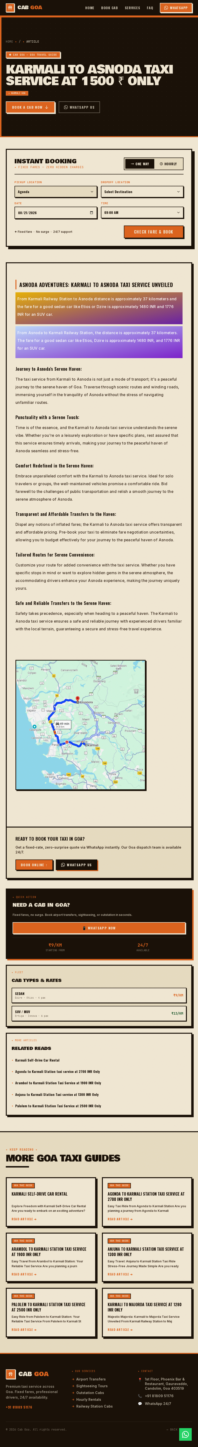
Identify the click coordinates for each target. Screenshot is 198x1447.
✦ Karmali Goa (17, 93)
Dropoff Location (115, 182)
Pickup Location (28, 182)
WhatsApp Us (82, 107)
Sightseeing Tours (90, 1386)
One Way (142, 163)
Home (89, 7)
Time (104, 203)
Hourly (170, 163)
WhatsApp (179, 7)
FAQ (150, 7)
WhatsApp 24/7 (158, 1404)
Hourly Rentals (86, 1399)
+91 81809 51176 (19, 1406)
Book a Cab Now (27, 107)
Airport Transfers (89, 1379)
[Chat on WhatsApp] (185, 1434)
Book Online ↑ (34, 864)
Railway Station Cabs (92, 1406)
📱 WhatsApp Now (99, 927)
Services (132, 7)
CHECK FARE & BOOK (153, 232)
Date (18, 203)
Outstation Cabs (88, 1393)
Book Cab (109, 7)
